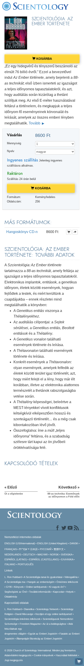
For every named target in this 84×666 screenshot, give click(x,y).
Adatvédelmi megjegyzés (18, 655)
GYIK (9, 587)
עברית (23, 549)
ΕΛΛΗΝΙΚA (67, 559)
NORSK (54, 554)
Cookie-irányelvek (44, 655)
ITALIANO (9, 564)
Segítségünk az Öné (15, 591)
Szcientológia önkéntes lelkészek (22, 619)
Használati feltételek (67, 655)
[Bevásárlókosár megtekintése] (79, 661)
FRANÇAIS (10, 549)
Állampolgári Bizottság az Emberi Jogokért (39, 638)
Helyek (70, 591)
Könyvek (19, 587)
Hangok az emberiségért (40, 582)
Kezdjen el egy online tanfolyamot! (53, 614)
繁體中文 (59, 549)
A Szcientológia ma (14, 582)
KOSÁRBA (43, 58)
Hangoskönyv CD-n (22, 232)
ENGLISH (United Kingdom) (52, 543)
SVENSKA (66, 554)
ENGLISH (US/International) (19, 543)
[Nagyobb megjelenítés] (75, 232)
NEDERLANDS (12, 554)
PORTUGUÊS (25, 564)
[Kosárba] (68, 232)
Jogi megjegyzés (13, 660)
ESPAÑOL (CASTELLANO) (44, 559)
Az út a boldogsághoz (54, 624)
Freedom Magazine (30, 624)
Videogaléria (71, 577)
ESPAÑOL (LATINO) (15, 559)
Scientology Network (47, 609)
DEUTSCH (29, 554)
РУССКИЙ (46, 549)
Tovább (35, 123)
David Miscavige (24, 614)
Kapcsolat (58, 591)
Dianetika (29, 609)
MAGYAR (42, 554)
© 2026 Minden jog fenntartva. (40, 650)
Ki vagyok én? (57, 587)
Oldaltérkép (10, 596)
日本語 (34, 549)
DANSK (74, 543)
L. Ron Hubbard (13, 577)
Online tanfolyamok (36, 587)
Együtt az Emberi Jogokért (42, 633)
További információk (40, 591)
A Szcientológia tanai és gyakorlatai (43, 577)
